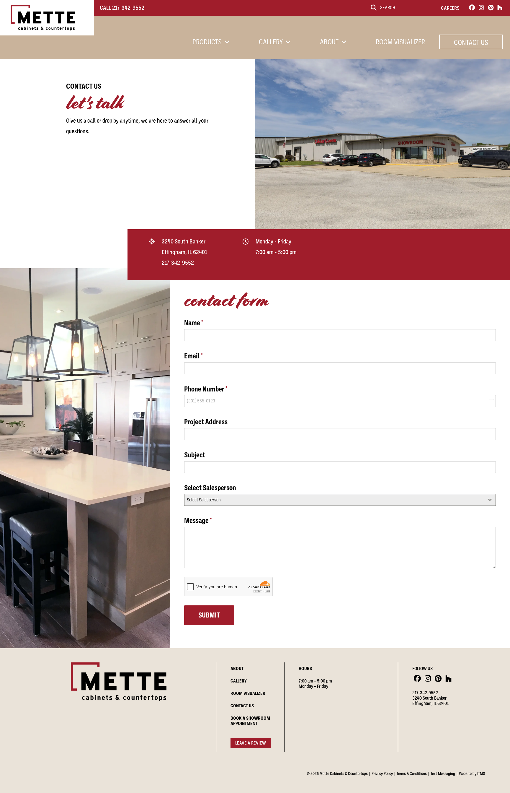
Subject (194, 455)
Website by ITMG (472, 773)
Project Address (206, 422)
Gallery (271, 42)
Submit (209, 615)
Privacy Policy (382, 773)
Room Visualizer (400, 42)
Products (207, 42)
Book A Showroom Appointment (250, 721)
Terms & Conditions (412, 773)
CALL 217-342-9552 (122, 7)
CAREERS (450, 8)
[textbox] (334, 500)
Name (193, 323)
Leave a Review (250, 743)
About (329, 42)
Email (193, 356)
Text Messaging (443, 773)
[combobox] (340, 500)
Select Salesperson (210, 488)
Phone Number (206, 389)
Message (198, 520)
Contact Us (471, 42)
